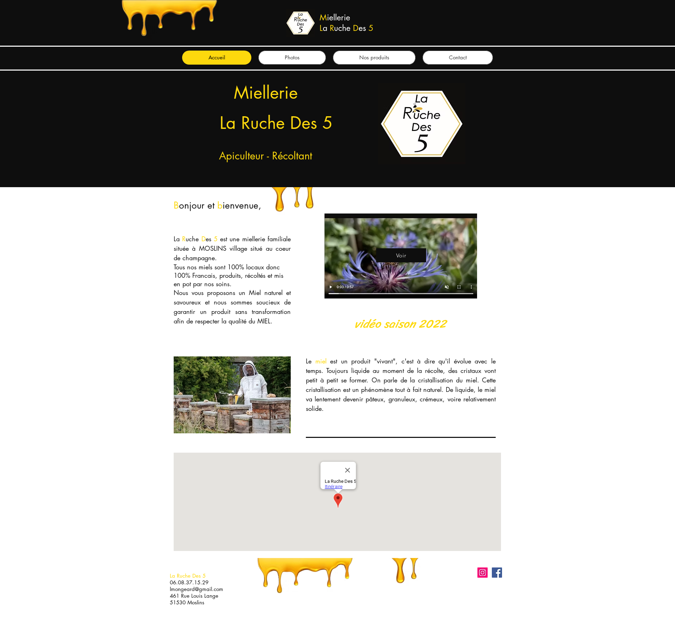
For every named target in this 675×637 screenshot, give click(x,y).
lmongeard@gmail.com (196, 589)
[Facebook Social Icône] (497, 572)
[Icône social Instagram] (482, 572)
